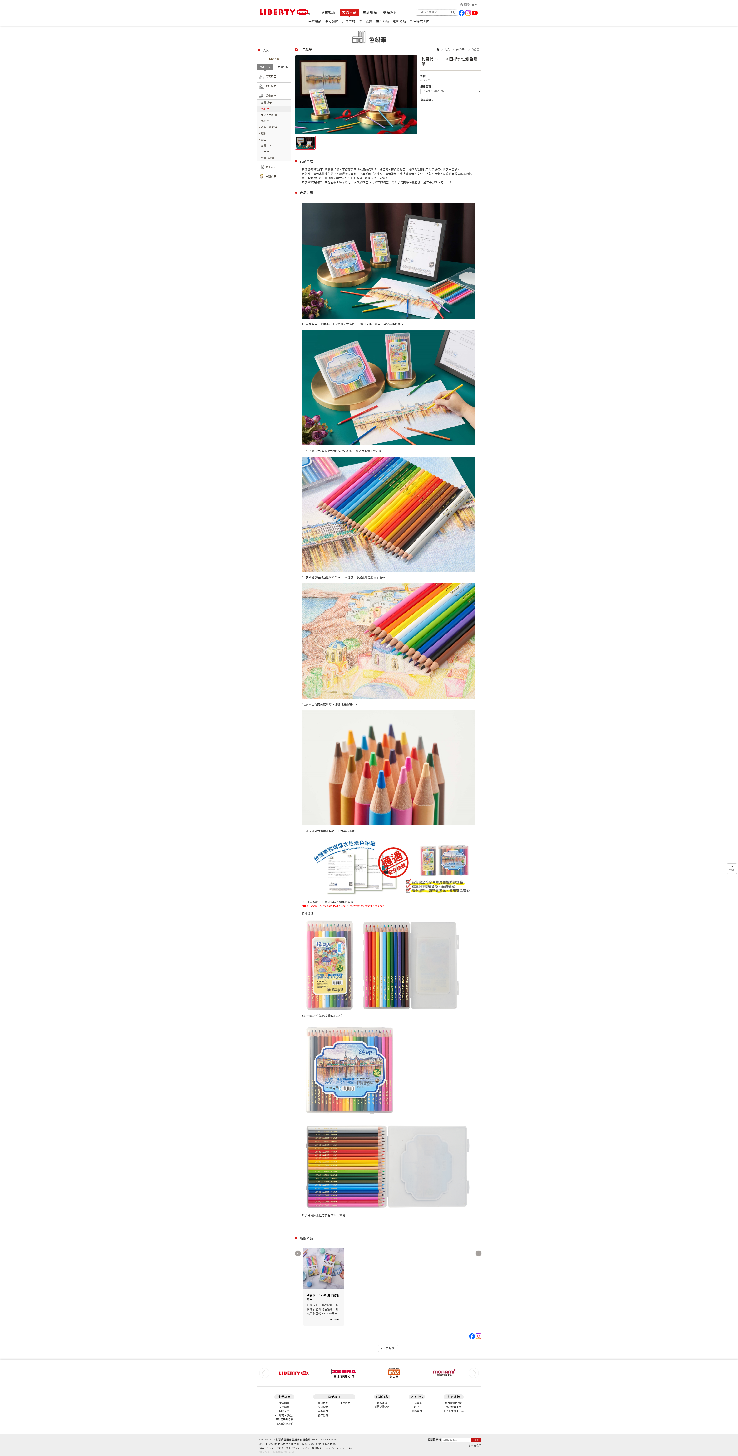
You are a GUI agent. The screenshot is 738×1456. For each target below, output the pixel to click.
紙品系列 (390, 12)
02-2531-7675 (300, 1448)
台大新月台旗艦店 (284, 1415)
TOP (732, 870)
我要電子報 (434, 1439)
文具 (447, 49)
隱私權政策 (474, 1445)
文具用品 (349, 12)
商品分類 (264, 66)
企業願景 (284, 1402)
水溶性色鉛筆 (269, 114)
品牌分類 (283, 66)
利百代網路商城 (453, 1402)
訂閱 (476, 1439)
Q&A (417, 1407)
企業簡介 (284, 1407)
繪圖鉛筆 (266, 102)
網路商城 (399, 21)
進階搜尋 (273, 58)
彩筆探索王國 (420, 21)
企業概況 (328, 12)
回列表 (387, 1348)
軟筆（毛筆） (269, 158)
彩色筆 (265, 121)
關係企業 (284, 1411)
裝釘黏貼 (331, 21)
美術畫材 (348, 21)
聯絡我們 (417, 1411)
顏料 (264, 133)
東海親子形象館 (284, 1419)
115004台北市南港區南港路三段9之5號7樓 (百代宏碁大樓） (302, 1443)
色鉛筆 (265, 108)
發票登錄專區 (382, 1406)
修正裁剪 (365, 21)
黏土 (264, 139)
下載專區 (417, 1402)
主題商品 (382, 21)
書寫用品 (315, 21)
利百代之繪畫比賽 (454, 1411)
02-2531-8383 (274, 1448)
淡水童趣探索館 (284, 1423)
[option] (356, 94)
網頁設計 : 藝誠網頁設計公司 (276, 1451)
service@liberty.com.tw (337, 1448)
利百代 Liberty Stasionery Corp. (284, 12)
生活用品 (369, 12)
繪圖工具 (266, 145)
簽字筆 (265, 151)
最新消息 (382, 1402)
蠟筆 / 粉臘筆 (269, 127)
